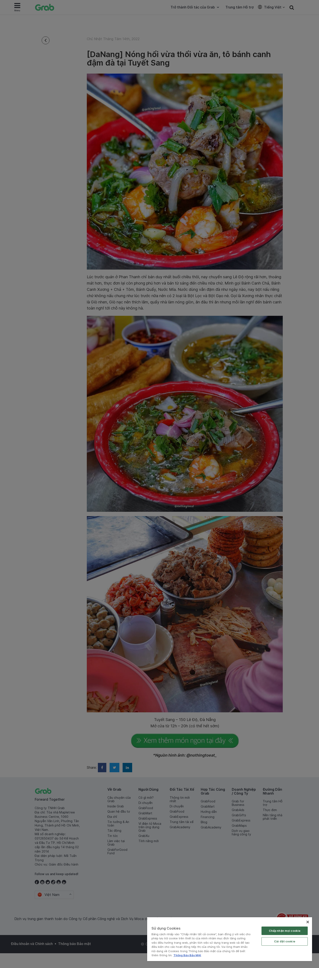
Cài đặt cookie (284, 941)
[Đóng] (307, 922)
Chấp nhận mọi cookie (285, 930)
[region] (229, 939)
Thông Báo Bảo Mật (187, 955)
